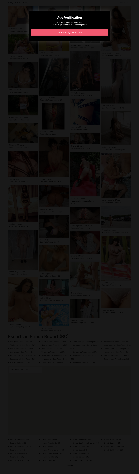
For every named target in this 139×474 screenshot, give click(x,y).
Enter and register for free (69, 32)
